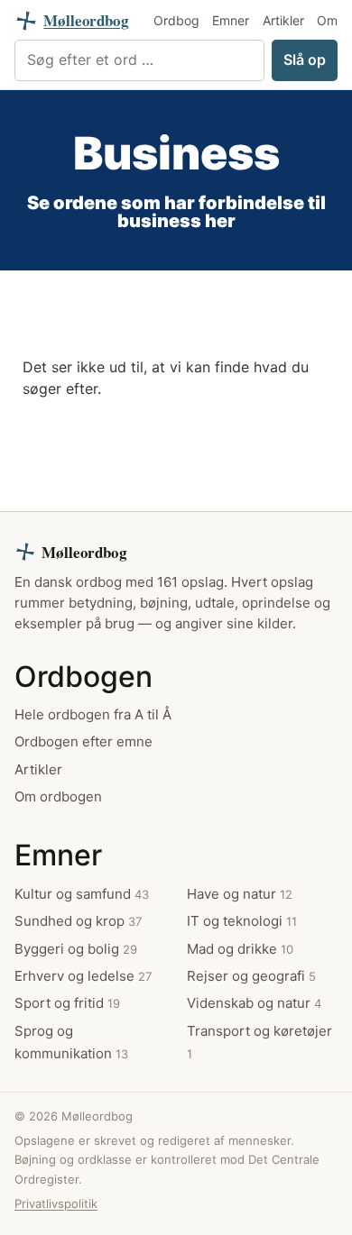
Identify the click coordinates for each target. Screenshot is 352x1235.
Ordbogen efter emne (83, 741)
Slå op (304, 59)
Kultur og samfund (81, 893)
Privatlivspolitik (55, 1203)
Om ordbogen (58, 796)
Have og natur (239, 893)
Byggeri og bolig (75, 948)
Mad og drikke (240, 948)
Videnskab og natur (254, 1002)
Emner (230, 20)
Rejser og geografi (251, 975)
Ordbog (176, 20)
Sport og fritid (67, 1002)
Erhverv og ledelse (83, 975)
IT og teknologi (242, 920)
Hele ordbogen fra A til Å (92, 714)
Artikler (283, 20)
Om (327, 20)
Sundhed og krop (78, 920)
